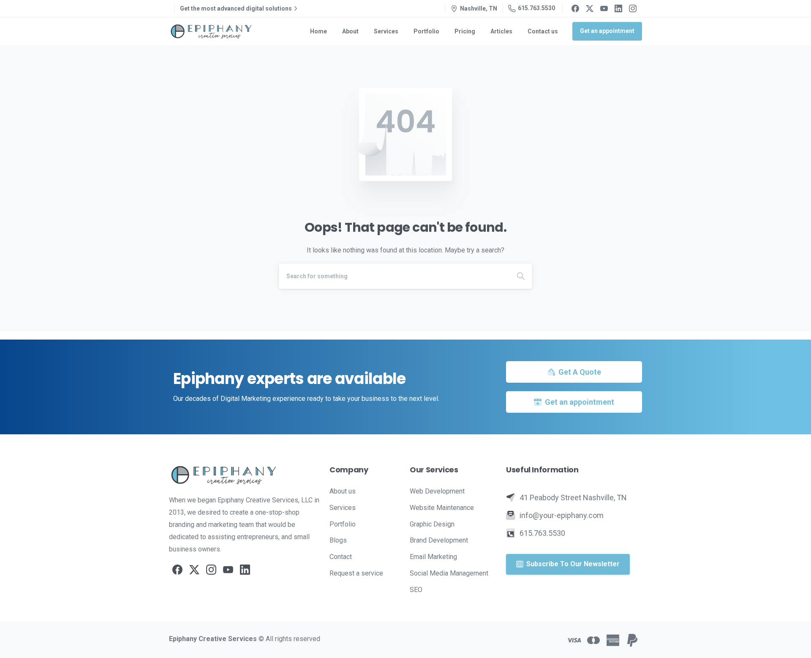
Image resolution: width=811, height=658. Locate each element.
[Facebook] (575, 8)
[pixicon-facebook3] (177, 569)
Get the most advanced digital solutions (236, 8)
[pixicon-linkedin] (245, 569)
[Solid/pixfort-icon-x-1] (194, 569)
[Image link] (245, 475)
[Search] (520, 276)
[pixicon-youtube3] (228, 569)
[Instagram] (633, 8)
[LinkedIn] (618, 8)
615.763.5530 (536, 8)
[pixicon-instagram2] (211, 569)
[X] (589, 8)
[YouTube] (604, 8)
